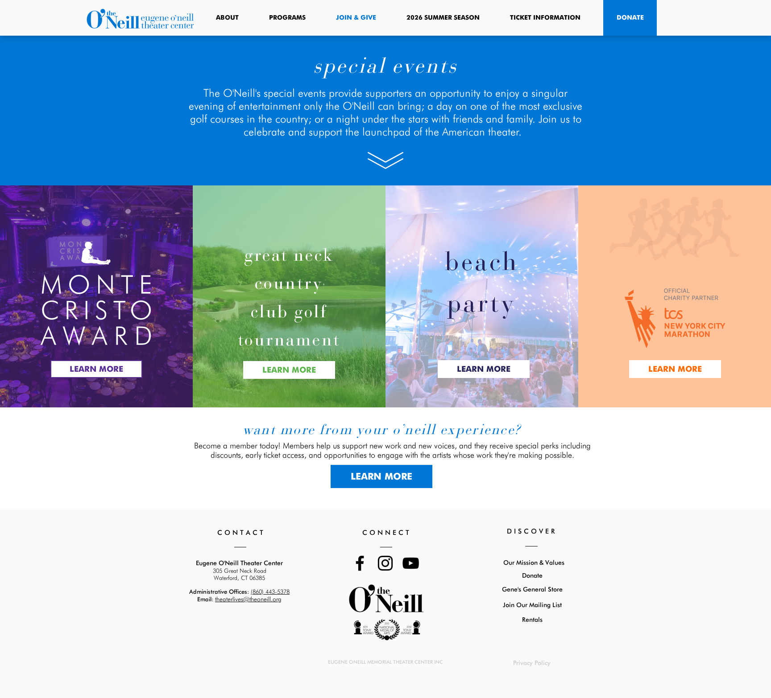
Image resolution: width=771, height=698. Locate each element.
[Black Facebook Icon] (360, 563)
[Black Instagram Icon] (385, 563)
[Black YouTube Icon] (411, 563)
